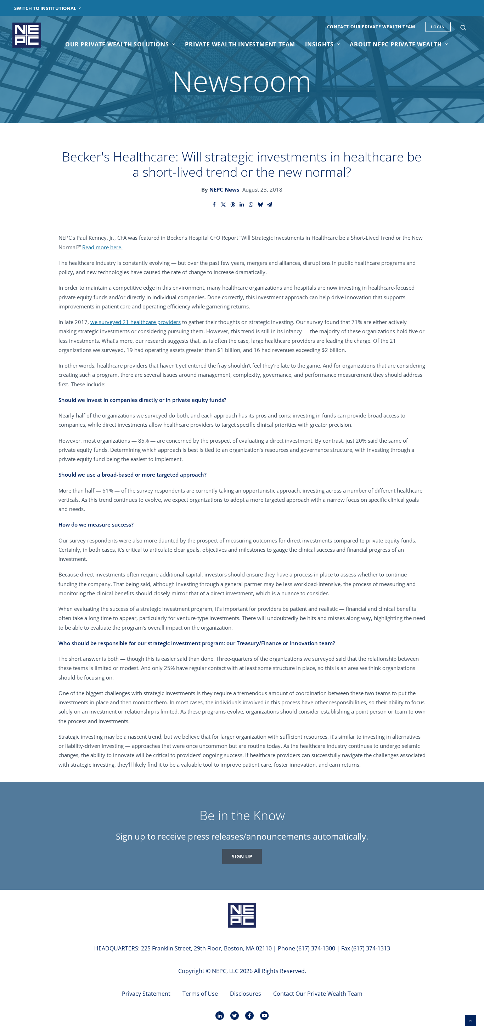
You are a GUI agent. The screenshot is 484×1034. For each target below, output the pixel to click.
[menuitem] (47, 8)
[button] (463, 27)
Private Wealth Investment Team (240, 44)
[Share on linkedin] (242, 204)
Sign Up (242, 856)
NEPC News (224, 189)
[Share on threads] (233, 204)
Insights (319, 44)
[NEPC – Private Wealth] (26, 35)
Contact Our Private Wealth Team (371, 27)
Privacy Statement (146, 994)
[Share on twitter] (223, 204)
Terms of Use (200, 994)
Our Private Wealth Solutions (117, 44)
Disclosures (245, 994)
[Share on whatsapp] (251, 204)
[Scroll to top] (470, 1019)
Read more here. (102, 247)
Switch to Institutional (45, 8)
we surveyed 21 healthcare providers (135, 321)
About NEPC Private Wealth (396, 44)
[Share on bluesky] (260, 204)
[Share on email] (269, 204)
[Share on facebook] (214, 204)
